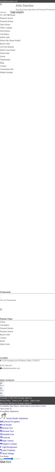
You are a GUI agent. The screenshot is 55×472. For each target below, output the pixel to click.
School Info (4, 53)
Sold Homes (5, 31)
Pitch (2, 459)
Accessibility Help (6, 406)
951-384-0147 (5, 15)
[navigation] (27, 431)
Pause (8, 462)
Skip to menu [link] (30, 406)
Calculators (4, 34)
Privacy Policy (5, 401)
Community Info (6, 69)
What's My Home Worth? (10, 40)
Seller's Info (5, 37)
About (2, 56)
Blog (2, 63)
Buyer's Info (5, 44)
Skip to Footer (40, 406)
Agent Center (35, 401)
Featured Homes (6, 21)
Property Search (6, 18)
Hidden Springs (6, 72)
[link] (6, 409)
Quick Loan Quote (7, 50)
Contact (3, 66)
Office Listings (6, 28)
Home (12, 15)
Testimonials (5, 60)
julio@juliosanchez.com (8, 1)
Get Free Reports (7, 47)
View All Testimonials (8, 300)
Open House (5, 24)
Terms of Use (17, 401)
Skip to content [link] (19, 406)
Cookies (26, 401)
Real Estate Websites (7, 403)
